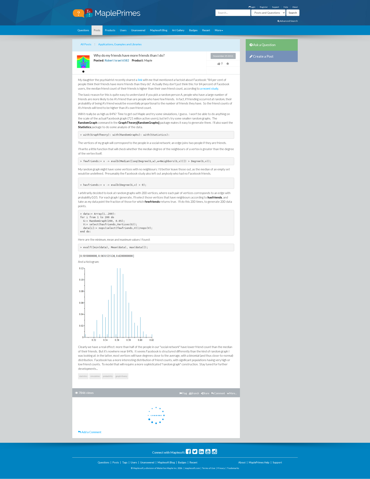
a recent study (209, 88)
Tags (124, 462)
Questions (83, 30)
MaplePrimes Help (259, 462)
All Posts (86, 44)
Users (123, 30)
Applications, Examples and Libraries (120, 44)
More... (233, 393)
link (140, 80)
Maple (148, 60)
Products (110, 30)
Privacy (221, 468)
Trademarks (233, 468)
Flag (184, 393)
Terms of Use (208, 468)
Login (253, 7)
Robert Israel (113, 60)
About (295, 7)
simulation (95, 376)
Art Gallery (178, 30)
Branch (195, 393)
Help (285, 7)
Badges (193, 30)
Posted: (99, 60)
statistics (83, 376)
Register (264, 7)
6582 (125, 60)
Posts (97, 30)
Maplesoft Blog (158, 30)
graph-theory (121, 376)
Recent (206, 30)
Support (275, 7)
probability (108, 376)
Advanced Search (288, 21)
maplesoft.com (192, 468)
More (218, 30)
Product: (138, 60)
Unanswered (138, 30)
